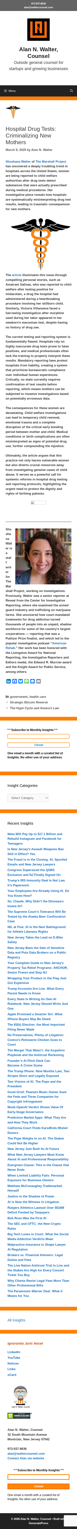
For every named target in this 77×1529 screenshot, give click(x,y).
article (16, 275)
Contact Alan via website (25, 1458)
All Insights (16, 1320)
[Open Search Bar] (71, 90)
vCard (11, 1375)
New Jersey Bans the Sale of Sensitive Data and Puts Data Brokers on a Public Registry (36, 952)
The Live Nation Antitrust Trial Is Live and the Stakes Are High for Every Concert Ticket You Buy (38, 1270)
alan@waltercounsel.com (38, 7)
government (19, 697)
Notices (13, 1363)
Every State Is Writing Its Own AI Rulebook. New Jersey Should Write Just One (37, 1003)
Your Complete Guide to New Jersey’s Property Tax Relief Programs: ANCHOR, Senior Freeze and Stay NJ (37, 967)
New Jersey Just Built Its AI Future (33, 1149)
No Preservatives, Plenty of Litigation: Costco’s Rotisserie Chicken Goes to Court (35, 1039)
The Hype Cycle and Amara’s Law (34, 708)
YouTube (13, 1357)
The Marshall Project (51, 161)
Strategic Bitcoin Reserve (29, 702)
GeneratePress (38, 1523)
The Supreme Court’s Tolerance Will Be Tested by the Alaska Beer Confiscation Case (36, 916)
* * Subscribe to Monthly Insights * (32, 730)
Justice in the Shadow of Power (30, 1196)
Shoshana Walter (18, 161)
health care (38, 697)
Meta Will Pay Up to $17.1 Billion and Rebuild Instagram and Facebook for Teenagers (34, 838)
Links (11, 1369)
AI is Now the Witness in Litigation (33, 1202)
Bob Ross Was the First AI (26, 1218)
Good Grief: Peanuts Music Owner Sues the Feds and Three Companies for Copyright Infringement (37, 1096)
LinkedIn (13, 1352)
